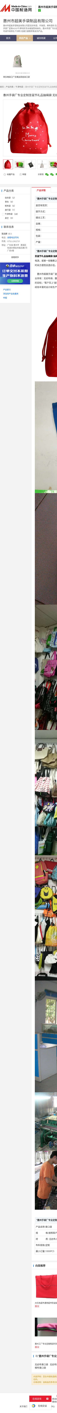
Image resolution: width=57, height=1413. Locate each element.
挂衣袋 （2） (10, 197)
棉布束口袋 (40, 1367)
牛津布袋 (19, 87)
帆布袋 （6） (10, 206)
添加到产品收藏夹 (10, 293)
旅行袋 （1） (10, 210)
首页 (2, 87)
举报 (24, 174)
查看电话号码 (13, 237)
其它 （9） (9, 218)
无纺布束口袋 (41, 1364)
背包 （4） (9, 201)
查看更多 (15, 257)
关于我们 (23, 1406)
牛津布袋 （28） (12, 214)
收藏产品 (10, 174)
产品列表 (9, 87)
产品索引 (7, 289)
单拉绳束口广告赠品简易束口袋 (16, 77)
